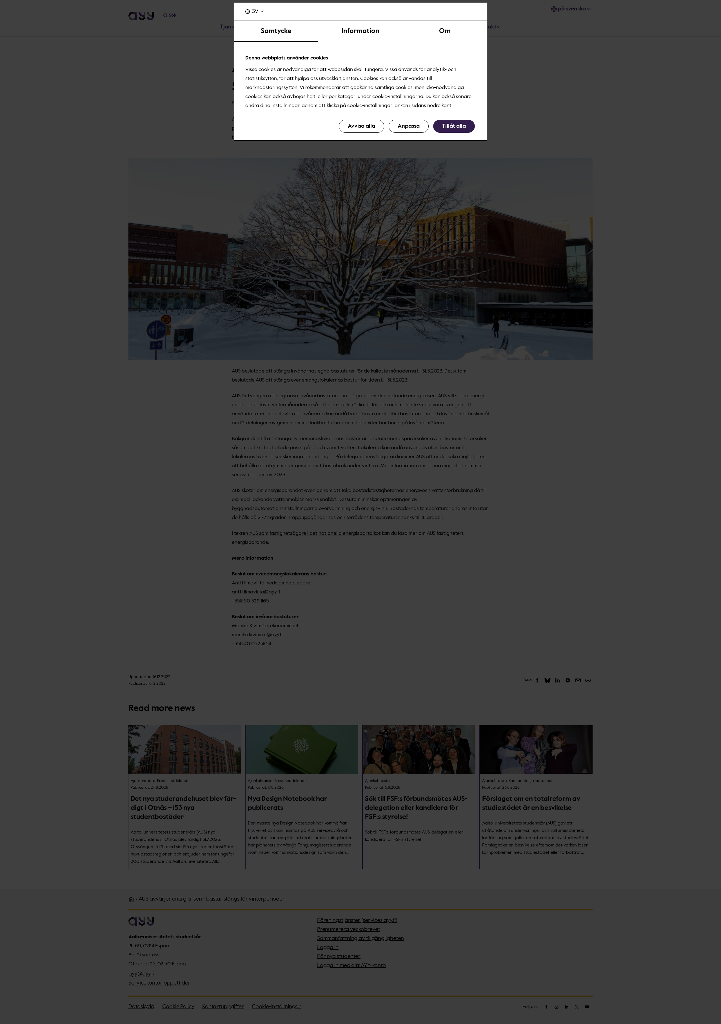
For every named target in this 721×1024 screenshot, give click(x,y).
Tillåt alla (454, 126)
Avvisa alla (361, 126)
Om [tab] (445, 31)
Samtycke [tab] (276, 31)
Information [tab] (360, 31)
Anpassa (409, 126)
